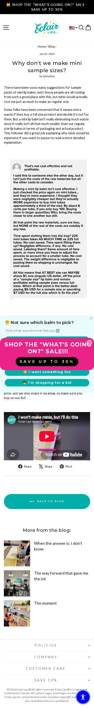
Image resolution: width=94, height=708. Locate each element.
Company (45, 657)
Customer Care (46, 668)
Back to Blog (50, 501)
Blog (51, 46)
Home (42, 46)
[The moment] (17, 613)
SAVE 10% (45, 680)
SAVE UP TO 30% (47, 361)
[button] (83, 697)
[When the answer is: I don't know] (17, 553)
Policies (45, 645)
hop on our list (14, 398)
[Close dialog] (91, 318)
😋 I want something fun (47, 372)
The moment (45, 603)
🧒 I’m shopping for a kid (47, 383)
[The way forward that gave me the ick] (17, 583)
